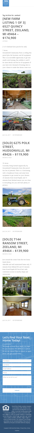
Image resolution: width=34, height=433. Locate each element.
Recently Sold (7, 157)
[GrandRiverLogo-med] (14, 3)
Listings (5, 41)
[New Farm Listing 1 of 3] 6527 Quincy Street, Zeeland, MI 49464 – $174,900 (16, 28)
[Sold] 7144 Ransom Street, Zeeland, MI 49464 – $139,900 (15, 245)
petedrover (18, 135)
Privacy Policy (23, 428)
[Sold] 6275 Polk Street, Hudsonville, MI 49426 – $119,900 (16, 148)
